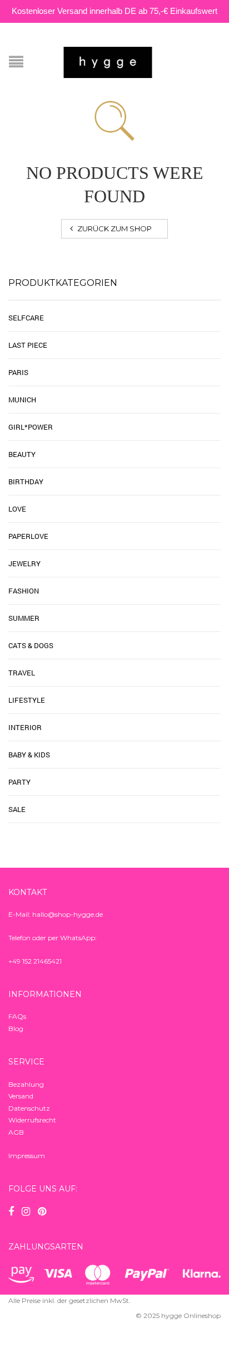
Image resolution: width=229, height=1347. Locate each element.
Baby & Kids (29, 755)
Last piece (27, 345)
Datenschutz (29, 1108)
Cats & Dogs (30, 645)
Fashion (23, 591)
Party (19, 782)
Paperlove (28, 536)
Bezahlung (26, 1084)
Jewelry (24, 563)
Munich (22, 400)
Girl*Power (30, 427)
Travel (21, 673)
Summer (23, 618)
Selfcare (26, 318)
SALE (17, 809)
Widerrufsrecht (32, 1120)
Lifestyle (26, 700)
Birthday (25, 481)
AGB (16, 1132)
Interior (25, 727)
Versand (20, 1096)
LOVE (17, 509)
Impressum (26, 1155)
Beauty (22, 454)
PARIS (18, 372)
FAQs (17, 1016)
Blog (15, 1028)
